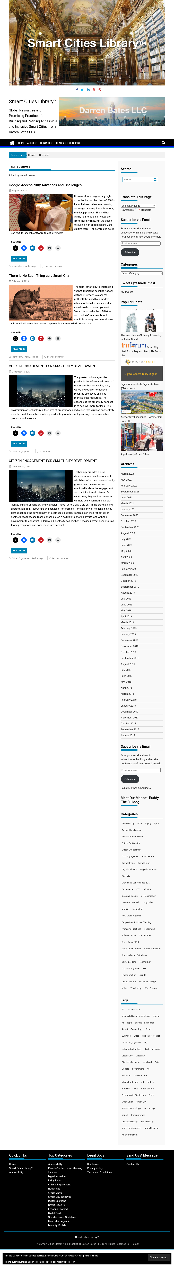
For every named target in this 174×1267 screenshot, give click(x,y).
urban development (131, 1128)
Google (125, 1069)
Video (124, 988)
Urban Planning (151, 1128)
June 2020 (126, 545)
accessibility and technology (136, 1016)
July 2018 (126, 670)
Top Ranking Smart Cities (134, 968)
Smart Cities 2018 (130, 942)
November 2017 (129, 717)
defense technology (131, 1049)
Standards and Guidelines (134, 955)
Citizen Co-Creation (131, 843)
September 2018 (130, 658)
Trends (34, 357)
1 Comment (45, 451)
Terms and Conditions (99, 1172)
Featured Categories (68, 143)
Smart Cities (145, 935)
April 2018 (126, 687)
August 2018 (128, 664)
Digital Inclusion (129, 869)
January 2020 (128, 568)
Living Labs (147, 902)
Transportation (129, 975)
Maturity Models (57, 1225)
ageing (156, 1016)
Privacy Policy (95, 1168)
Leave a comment (53, 266)
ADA (139, 823)
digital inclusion (152, 1049)
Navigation (138, 909)
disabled (147, 1062)
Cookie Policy (68, 1262)
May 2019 (126, 610)
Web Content (151, 988)
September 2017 (130, 729)
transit (125, 1115)
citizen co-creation (151, 1036)
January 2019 (128, 634)
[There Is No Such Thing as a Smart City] (41, 286)
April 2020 (126, 557)
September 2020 (130, 527)
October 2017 (128, 723)
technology (149, 1108)
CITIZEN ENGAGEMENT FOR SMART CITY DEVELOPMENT (53, 366)
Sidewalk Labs (129, 935)
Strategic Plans (129, 962)
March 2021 (127, 503)
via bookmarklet (129, 1134)
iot (142, 1082)
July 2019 (126, 598)
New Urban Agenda (131, 915)
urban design (147, 1121)
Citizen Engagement (21, 451)
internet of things (130, 1082)
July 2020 (126, 539)
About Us (32, 143)
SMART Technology (131, 1108)
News (135, 1088)
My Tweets (127, 291)
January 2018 (128, 705)
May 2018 (126, 681)
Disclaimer (93, 1164)
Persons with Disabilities (134, 1095)
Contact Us (46, 143)
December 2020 (129, 515)
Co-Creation (148, 856)
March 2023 (127, 473)
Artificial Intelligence (131, 830)
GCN (157, 1062)
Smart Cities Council (131, 948)
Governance (127, 889)
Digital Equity (144, 863)
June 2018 (126, 676)
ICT (138, 889)
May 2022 (126, 479)
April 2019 (126, 616)
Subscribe (130, 252)
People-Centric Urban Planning (136, 922)
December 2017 (129, 711)
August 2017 (128, 735)
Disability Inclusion (131, 1062)
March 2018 (127, 693)
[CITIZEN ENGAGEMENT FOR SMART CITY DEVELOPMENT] (41, 377)
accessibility (133, 1009)
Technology (30, 266)
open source (147, 1088)
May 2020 (126, 551)
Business (126, 1036)
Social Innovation (152, 948)
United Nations (129, 981)
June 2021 (126, 497)
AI (123, 1022)
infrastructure (140, 1075)
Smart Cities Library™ (33, 101)
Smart (151, 1095)
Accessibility (18, 266)
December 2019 (129, 574)
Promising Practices (131, 929)
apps (129, 1022)
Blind (148, 1029)
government (138, 1069)
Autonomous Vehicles (132, 836)
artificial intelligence (144, 1022)
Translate (146, 209)
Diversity (126, 876)
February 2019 (129, 628)
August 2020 (128, 533)
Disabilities (127, 1055)
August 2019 (128, 592)
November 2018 (129, 646)
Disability (140, 1055)
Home (21, 143)
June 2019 (126, 604)
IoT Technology (148, 896)
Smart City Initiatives (59, 1196)
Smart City (141, 1101)
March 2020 (127, 563)
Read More (19, 258)
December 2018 (129, 640)
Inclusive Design (130, 896)
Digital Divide (128, 863)
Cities (136, 1036)
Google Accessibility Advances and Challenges (46, 185)
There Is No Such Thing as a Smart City (39, 276)
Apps (156, 823)
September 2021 (130, 491)
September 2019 (130, 586)
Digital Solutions (148, 869)
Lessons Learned (130, 902)
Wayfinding (136, 988)
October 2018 (128, 652)
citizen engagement (131, 1042)
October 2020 (128, 521)
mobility (125, 1088)
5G (123, 1009)
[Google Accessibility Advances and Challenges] (41, 196)
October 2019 (128, 580)
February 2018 (129, 699)
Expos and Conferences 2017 (136, 882)
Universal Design (147, 981)
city (145, 1042)
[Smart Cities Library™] (12, 142)
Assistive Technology (132, 1029)
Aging (148, 823)
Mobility (125, 909)
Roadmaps (149, 929)
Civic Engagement (130, 856)
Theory (27, 357)
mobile (150, 1082)
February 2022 (129, 485)
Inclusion (147, 889)
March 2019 (127, 622)
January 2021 (128, 509)
